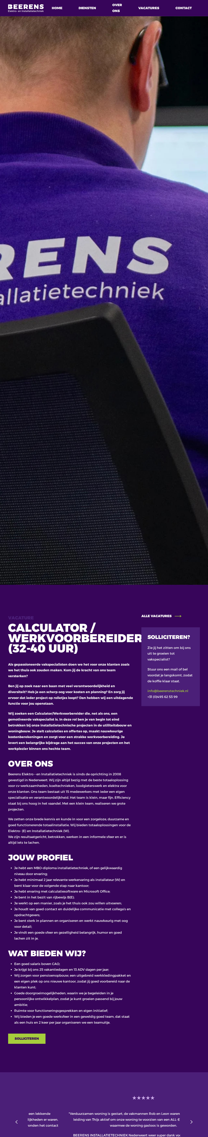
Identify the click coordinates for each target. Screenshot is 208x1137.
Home (57, 8)
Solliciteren (27, 1039)
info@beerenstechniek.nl (167, 691)
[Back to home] (26, 8)
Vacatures (148, 8)
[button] (17, 1122)
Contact (184, 8)
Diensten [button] (87, 8)
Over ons (117, 8)
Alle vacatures (156, 616)
